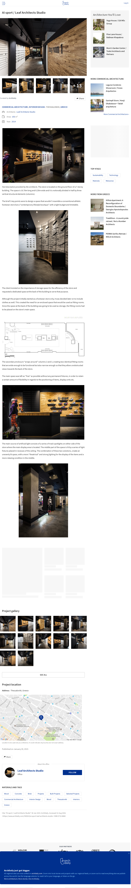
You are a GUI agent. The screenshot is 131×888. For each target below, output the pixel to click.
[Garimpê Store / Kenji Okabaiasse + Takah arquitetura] (97, 105)
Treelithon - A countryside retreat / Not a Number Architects (117, 221)
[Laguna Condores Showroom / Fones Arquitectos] (97, 89)
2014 (14, 121)
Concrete (18, 794)
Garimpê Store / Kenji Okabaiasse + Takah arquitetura (115, 103)
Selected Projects (72, 794)
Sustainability (98, 175)
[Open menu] (3, 3)
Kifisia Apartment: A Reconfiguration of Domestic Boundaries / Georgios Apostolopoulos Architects (117, 206)
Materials (96, 181)
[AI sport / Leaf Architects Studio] (8, 623)
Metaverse (110, 181)
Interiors (76, 799)
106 (13, 116)
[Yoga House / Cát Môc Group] (98, 24)
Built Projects (55, 794)
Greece (64, 107)
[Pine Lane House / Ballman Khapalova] (98, 38)
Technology (113, 175)
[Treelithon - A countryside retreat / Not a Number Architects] (97, 223)
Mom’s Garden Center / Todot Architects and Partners (116, 51)
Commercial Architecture (15, 107)
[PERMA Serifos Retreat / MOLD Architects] (97, 238)
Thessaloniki (62, 799)
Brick (30, 794)
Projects (41, 794)
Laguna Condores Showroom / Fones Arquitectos (114, 88)
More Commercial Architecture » (116, 114)
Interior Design (37, 107)
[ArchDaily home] (65, 3)
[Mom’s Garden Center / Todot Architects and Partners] (98, 52)
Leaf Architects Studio (26, 112)
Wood (6, 794)
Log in (126, 3)
